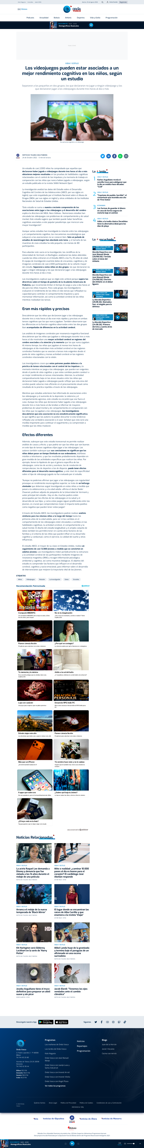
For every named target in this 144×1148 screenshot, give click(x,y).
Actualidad (43, 18)
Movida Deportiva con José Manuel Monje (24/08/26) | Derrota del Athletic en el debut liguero (102, 279)
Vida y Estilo (95, 18)
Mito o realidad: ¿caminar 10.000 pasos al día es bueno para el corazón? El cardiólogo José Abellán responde (71, 872)
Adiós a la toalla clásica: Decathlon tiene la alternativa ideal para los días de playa (112, 223)
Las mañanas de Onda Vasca (57, 1044)
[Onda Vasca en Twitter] (95, 1022)
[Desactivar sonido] (125, 1144)
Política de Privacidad (68, 1103)
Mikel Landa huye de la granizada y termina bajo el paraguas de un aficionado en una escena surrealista (71, 951)
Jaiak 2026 (38, 2)
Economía (101, 205)
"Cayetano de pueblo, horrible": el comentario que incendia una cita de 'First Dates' (112, 197)
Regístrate (123, 2)
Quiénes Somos (39, 1103)
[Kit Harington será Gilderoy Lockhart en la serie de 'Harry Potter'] (34, 932)
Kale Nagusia (50, 1053)
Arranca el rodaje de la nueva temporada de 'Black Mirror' (31, 911)
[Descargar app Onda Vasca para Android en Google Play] (45, 1022)
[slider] (133, 1143)
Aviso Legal (53, 1103)
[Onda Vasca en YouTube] (107, 1022)
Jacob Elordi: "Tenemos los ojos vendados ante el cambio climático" (70, 991)
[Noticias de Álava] (88, 1118)
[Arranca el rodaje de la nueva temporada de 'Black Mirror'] (34, 894)
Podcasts (30, 18)
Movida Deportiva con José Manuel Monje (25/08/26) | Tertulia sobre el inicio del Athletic (102, 257)
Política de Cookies (86, 1103)
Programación (111, 18)
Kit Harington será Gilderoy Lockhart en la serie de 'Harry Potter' (31, 950)
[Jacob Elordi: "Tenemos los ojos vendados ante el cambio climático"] (72, 973)
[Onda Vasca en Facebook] (101, 1022)
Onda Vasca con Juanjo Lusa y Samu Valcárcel (57, 1066)
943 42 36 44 (24, 1066)
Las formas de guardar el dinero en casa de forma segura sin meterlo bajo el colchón (111, 210)
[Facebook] (114, 156)
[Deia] (36, 1118)
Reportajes (82, 1046)
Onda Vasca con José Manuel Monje (57, 1059)
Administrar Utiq (78, 1107)
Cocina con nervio (109, 1053)
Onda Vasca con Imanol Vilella (57, 1077)
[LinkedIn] (108, 156)
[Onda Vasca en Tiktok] (125, 1022)
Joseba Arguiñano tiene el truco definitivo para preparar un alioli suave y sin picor (33, 991)
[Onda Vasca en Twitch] (119, 1022)
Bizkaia (57, 18)
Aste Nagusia (22, 2)
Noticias (81, 1041)
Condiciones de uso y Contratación (109, 1103)
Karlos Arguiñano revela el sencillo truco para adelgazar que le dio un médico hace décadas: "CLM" (111, 183)
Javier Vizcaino (108, 1049)
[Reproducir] (91, 25)
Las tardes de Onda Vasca (55, 1049)
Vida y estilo (21, 866)
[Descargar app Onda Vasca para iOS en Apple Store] (61, 1022)
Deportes (81, 18)
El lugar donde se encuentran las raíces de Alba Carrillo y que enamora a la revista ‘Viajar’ (71, 912)
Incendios (30, 2)
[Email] (126, 156)
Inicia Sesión (113, 2)
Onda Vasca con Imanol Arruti (57, 1072)
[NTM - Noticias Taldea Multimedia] (72, 1119)
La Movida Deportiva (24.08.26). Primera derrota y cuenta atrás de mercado (102, 325)
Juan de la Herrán (109, 1044)
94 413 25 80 (24, 1057)
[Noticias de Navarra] (111, 1118)
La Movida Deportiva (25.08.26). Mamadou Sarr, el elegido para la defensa (102, 303)
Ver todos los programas (55, 1086)
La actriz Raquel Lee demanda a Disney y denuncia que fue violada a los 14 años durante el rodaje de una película (33, 872)
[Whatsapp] (120, 156)
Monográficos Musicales (69, 26)
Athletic (68, 18)
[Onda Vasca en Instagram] (113, 1022)
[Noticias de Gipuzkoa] (53, 1118)
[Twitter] (102, 156)
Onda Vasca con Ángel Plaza (56, 1081)
